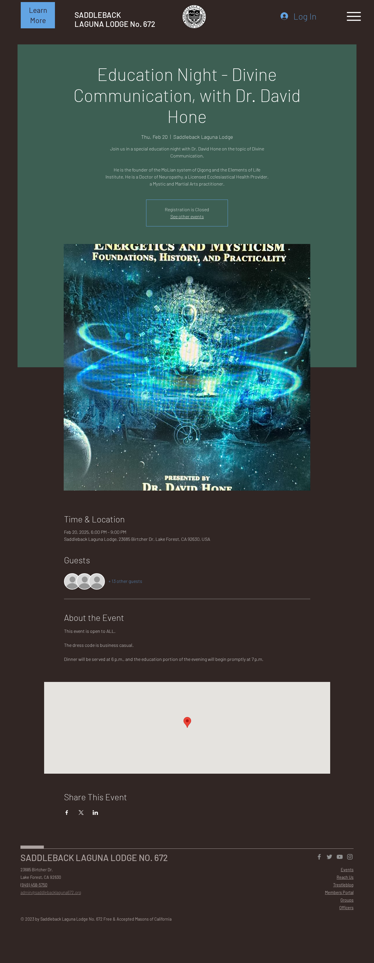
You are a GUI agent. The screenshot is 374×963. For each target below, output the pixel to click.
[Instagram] (350, 856)
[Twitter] (329, 856)
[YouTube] (339, 856)
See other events (187, 216)
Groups (347, 900)
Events (347, 869)
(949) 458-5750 (33, 884)
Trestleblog (343, 884)
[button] (38, 15)
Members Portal (339, 892)
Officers (346, 907)
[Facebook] (319, 856)
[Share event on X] (81, 812)
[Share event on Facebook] (67, 812)
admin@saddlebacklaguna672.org (50, 892)
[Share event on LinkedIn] (95, 812)
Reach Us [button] (345, 877)
